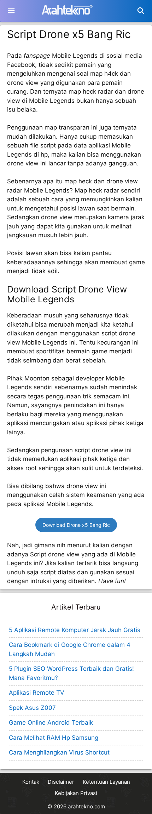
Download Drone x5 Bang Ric (76, 525)
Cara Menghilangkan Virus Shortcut (59, 752)
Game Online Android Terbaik (51, 722)
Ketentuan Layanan (106, 781)
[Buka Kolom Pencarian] (141, 11)
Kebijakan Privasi (76, 793)
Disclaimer (61, 781)
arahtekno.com (86, 806)
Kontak (30, 781)
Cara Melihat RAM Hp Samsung (53, 737)
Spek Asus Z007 (32, 707)
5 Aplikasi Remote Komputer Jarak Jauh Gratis (74, 629)
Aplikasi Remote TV (36, 692)
